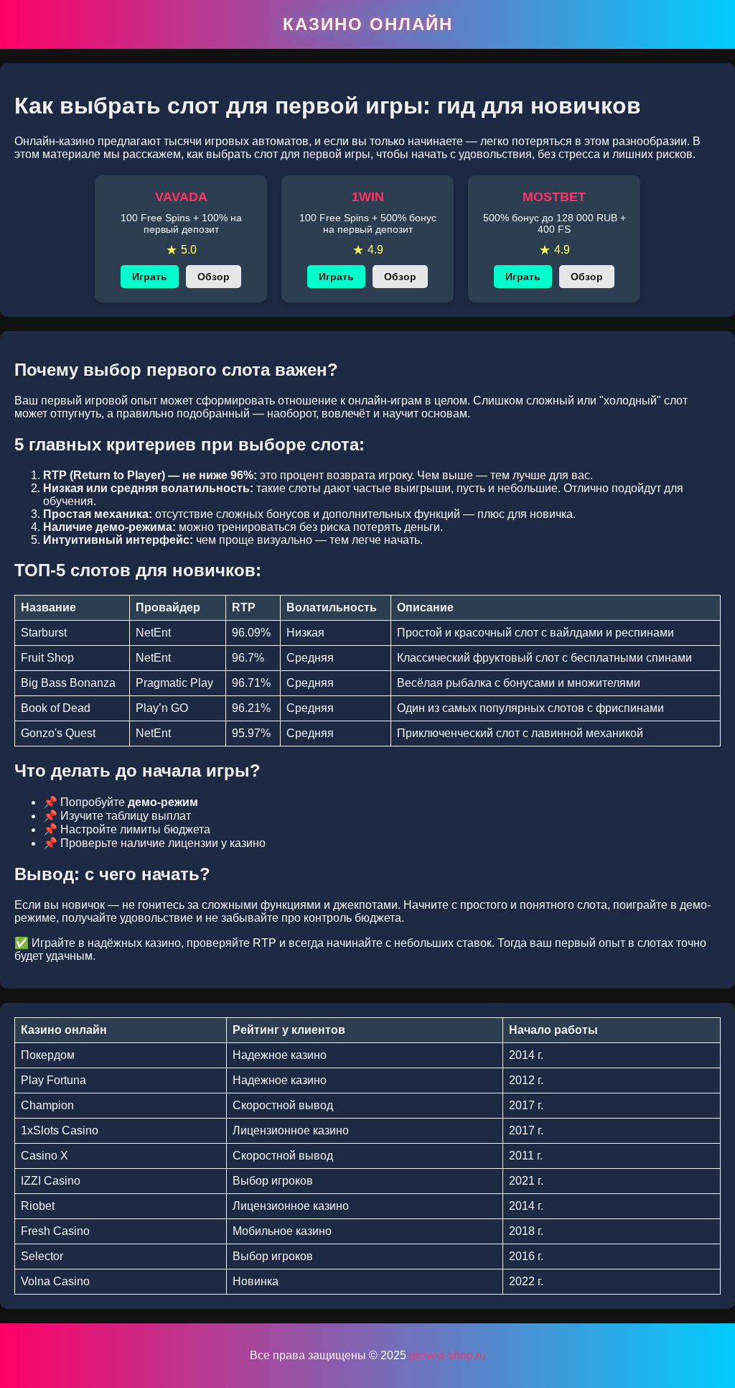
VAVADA (181, 197)
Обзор (213, 276)
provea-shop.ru (447, 1355)
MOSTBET (554, 197)
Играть (149, 276)
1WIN (368, 197)
